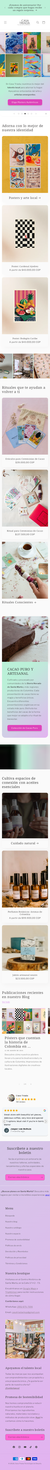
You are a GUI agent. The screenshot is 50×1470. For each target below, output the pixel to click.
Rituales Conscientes (17, 602)
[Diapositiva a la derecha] (31, 1084)
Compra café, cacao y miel (25, 102)
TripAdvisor (11, 1292)
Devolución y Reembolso (16, 1251)
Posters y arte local (23, 198)
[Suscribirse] (42, 1177)
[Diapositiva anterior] (14, 114)
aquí (47, 1195)
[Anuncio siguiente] (45, 8)
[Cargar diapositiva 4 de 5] (28, 113)
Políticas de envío (13, 1245)
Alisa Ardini (17, 1122)
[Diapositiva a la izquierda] (19, 1084)
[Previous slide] (4, 1121)
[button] (5, 22)
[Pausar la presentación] (47, 114)
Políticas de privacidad (15, 1257)
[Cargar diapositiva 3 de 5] (25, 113)
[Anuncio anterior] (5, 8)
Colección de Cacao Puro (24, 728)
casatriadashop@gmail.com (26, 1312)
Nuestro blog (11, 1221)
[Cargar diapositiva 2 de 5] (21, 113)
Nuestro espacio (13, 1233)
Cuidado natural (23, 843)
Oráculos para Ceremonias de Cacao (25, 459)
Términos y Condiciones (16, 1263)
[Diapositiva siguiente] (36, 114)
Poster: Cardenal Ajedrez (25, 266)
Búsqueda (10, 1216)
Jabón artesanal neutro (25, 975)
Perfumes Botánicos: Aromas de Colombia (25, 913)
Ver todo (6, 1002)
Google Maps (29, 1288)
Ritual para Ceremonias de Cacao (25, 531)
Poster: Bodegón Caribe (25, 338)
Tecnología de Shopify (33, 1463)
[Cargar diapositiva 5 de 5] (31, 113)
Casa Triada (22, 1095)
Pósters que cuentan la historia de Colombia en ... (22, 1042)
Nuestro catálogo (13, 1228)
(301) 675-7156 (25, 1307)
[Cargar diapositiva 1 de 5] (18, 113)
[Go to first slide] (46, 1121)
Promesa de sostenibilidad (17, 1239)
